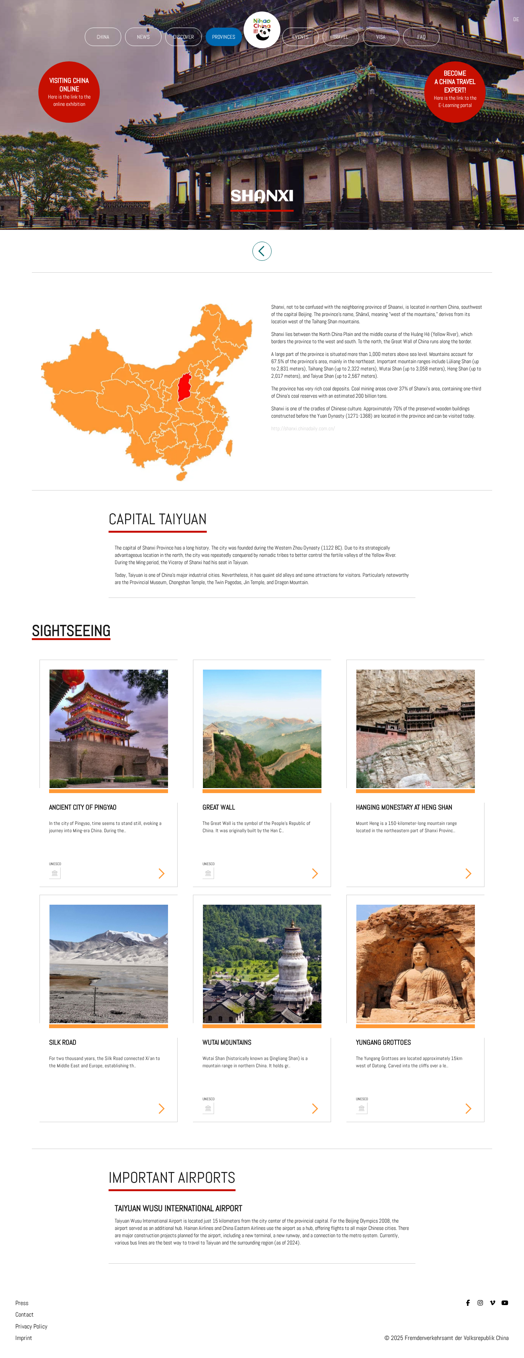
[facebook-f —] (468, 1303)
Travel (340, 36)
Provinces (223, 36)
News (143, 36)
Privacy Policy (31, 1326)
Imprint (23, 1338)
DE (516, 19)
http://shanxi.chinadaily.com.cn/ (303, 428)
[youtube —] (505, 1303)
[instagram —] (480, 1303)
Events (300, 36)
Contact (24, 1314)
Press (21, 1303)
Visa (381, 36)
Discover (183, 36)
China (103, 36)
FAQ (421, 36)
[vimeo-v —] (492, 1303)
